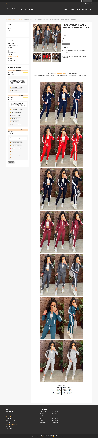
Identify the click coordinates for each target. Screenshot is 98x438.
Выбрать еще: (72, 44)
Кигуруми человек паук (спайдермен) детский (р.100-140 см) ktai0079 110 (17, 138)
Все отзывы (11, 162)
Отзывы (10, 32)
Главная (66, 9)
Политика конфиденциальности (59, 436)
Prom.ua (55, 435)
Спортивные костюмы (17, 19)
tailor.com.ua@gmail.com (13, 56)
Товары (72, 9)
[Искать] (90, 9)
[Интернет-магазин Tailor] (11, 9)
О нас (78, 9)
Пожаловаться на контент (47, 436)
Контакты (84, 9)
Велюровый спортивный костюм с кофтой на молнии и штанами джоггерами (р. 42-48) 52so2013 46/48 (17, 104)
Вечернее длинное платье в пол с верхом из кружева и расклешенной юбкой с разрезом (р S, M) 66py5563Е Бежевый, (17, 82)
